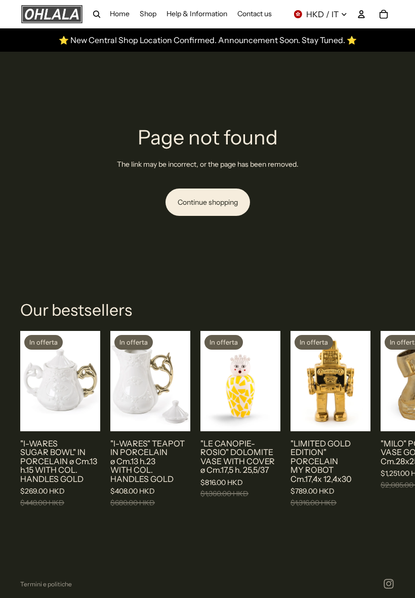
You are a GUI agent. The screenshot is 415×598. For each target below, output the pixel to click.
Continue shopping (208, 202)
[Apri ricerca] (97, 14)
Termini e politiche (46, 584)
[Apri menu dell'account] (361, 14)
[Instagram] (389, 584)
